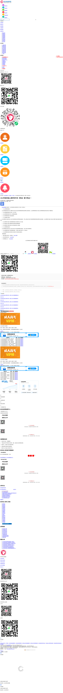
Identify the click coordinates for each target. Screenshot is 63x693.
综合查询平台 (4, 65)
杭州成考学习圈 (3, 487)
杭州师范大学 (4, 529)
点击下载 (15, 235)
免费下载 (1, 31)
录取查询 (3, 62)
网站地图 (1, 644)
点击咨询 (11, 237)
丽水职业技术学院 (5, 491)
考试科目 (3, 508)
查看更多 (1, 499)
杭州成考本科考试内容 (57, 643)
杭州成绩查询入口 (10, 457)
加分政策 (3, 509)
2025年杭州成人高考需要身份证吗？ (8, 547)
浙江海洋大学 (4, 533)
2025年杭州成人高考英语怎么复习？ (8, 545)
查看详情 (21, 341)
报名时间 (3, 505)
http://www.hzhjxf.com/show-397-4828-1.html (12, 278)
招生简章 (3, 39)
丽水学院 (4, 537)
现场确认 (3, 511)
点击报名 (11, 238)
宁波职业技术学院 (5, 535)
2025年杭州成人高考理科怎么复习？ (8, 544)
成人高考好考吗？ (3, 489)
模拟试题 (1, 29)
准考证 (3, 514)
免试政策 (3, 510)
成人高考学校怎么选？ (6, 497)
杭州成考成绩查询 (12, 643)
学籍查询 (3, 63)
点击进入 (14, 489)
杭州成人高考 (2, 643)
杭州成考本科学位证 (41, 643)
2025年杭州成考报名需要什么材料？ (8, 541)
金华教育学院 (4, 534)
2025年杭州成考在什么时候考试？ (8, 546)
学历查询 (3, 64)
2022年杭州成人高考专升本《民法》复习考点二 (12, 291)
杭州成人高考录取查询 (34, 643)
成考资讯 (3, 33)
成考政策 (3, 34)
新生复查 (3, 518)
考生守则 (3, 513)
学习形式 (3, 522)
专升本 (13, 195)
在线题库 (1, 27)
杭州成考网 (6, 195)
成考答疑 (3, 35)
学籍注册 (3, 521)
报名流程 (3, 504)
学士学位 (3, 519)
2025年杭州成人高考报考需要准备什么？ (9, 548)
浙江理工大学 (4, 528)
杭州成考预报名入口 (3, 457)
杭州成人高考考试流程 (49, 643)
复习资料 (10, 195)
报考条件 (3, 503)
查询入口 (3, 516)
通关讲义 (1, 24)
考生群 (3, 67)
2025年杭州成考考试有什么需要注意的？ (9, 543)
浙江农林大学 (4, 532)
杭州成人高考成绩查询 (26, 643)
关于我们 (6, 643)
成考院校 (3, 37)
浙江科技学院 (4, 531)
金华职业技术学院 (5, 536)
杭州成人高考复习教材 (5, 523)
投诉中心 (1, 650)
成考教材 (1, 22)
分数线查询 (4, 61)
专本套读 (3, 68)
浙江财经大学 (4, 530)
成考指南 (3, 36)
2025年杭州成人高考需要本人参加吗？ (8, 542)
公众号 (3, 66)
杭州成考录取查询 (19, 643)
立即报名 (1, 364)
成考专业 (3, 38)
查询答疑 (3, 517)
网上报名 (3, 41)
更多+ (3, 53)
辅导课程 (3, 506)
